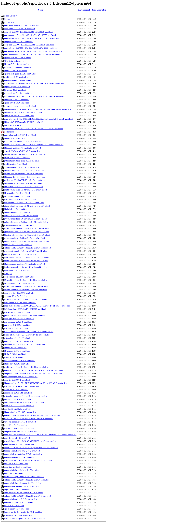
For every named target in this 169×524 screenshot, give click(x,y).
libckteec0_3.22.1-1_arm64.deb (16, 100)
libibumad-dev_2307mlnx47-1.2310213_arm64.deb (24, 177)
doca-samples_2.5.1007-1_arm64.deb (19, 277)
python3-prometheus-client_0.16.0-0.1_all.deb (22, 161)
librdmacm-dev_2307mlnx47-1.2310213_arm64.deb (24, 264)
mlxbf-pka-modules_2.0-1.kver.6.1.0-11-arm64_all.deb (25, 299)
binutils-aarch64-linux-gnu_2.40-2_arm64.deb (22, 451)
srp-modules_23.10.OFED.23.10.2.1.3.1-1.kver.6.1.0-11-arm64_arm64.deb (33, 129)
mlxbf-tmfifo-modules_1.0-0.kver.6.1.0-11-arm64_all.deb (26, 286)
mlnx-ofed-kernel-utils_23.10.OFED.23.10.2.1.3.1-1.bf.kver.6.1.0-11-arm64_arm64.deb (38, 119)
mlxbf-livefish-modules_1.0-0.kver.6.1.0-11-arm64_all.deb (27, 228)
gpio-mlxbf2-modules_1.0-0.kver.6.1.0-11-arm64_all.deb (26, 241)
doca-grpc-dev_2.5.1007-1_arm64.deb (19, 319)
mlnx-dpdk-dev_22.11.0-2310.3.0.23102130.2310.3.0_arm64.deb (30, 441)
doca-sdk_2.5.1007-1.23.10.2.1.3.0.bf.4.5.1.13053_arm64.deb (28, 32)
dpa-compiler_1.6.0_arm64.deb (16, 509)
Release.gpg (9, 22)
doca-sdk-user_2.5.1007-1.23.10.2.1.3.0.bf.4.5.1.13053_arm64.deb (30, 48)
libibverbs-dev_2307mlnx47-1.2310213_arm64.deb (24, 344)
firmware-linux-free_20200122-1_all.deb (20, 106)
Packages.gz (9, 132)
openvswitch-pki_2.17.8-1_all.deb (17, 58)
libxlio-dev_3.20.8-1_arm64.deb (17, 364)
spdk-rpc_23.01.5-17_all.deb (15, 296)
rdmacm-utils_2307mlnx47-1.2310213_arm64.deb (24, 203)
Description (101, 10)
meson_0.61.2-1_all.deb (13, 357)
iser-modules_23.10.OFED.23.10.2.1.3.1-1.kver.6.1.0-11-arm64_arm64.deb (34, 83)
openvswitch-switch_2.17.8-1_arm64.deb (20, 499)
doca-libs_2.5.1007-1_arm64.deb (17, 380)
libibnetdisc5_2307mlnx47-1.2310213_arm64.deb (23, 122)
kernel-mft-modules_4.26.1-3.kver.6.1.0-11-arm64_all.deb (27, 335)
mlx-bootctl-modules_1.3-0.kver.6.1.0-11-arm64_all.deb (26, 251)
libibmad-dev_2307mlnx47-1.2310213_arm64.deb (24, 170)
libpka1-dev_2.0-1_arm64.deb (16, 209)
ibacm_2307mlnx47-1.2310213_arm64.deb (21, 216)
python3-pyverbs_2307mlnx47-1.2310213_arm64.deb (25, 396)
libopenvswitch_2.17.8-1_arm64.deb (18, 42)
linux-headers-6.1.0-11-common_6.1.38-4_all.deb (23, 493)
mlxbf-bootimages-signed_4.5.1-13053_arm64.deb (24, 477)
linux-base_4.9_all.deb (13, 125)
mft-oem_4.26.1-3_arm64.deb (16, 464)
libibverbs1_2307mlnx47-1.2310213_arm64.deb (23, 183)
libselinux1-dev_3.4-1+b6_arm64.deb (19, 283)
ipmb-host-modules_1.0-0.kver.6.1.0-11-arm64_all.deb (25, 267)
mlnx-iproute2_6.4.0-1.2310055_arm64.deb (21, 386)
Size (94, 10)
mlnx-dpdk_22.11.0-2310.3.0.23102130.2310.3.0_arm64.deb (28, 460)
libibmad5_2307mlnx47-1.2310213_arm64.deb (22, 148)
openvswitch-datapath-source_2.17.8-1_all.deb (22, 483)
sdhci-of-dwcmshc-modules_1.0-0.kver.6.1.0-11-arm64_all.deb (28, 332)
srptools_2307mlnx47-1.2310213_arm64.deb (22, 151)
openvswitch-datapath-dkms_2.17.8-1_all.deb (22, 470)
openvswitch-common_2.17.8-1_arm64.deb (21, 486)
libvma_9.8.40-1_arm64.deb (15, 348)
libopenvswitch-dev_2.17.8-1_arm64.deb (20, 431)
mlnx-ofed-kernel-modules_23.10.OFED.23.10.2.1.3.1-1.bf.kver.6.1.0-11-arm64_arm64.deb (40, 435)
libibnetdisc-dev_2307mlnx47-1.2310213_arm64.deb (25, 154)
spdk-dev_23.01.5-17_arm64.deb (17, 438)
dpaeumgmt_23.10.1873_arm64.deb (18, 341)
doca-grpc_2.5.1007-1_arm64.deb (17, 467)
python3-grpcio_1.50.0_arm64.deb (18, 515)
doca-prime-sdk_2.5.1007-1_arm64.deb (19, 29)
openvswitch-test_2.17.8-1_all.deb (17, 80)
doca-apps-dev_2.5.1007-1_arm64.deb (19, 293)
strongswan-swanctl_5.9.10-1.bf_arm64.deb (21, 167)
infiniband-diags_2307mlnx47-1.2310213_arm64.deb (25, 309)
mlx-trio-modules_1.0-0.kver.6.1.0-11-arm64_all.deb (24, 238)
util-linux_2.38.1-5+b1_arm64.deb (17, 399)
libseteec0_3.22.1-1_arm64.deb (16, 64)
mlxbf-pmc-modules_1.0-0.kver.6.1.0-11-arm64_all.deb (26, 261)
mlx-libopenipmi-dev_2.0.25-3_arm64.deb (20, 377)
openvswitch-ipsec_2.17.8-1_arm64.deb (20, 74)
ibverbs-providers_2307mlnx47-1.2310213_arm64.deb (25, 290)
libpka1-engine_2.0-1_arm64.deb (17, 87)
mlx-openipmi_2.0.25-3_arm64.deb (18, 322)
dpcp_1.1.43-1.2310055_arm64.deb (18, 245)
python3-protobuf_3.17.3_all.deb (17, 338)
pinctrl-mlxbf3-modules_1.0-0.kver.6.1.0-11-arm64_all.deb (27, 206)
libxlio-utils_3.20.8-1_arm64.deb (17, 158)
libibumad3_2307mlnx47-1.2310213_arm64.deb (23, 112)
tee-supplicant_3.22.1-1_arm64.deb (18, 93)
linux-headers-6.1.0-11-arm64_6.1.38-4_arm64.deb (24, 402)
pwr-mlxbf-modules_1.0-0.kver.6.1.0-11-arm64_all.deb (25, 219)
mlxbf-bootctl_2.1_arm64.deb (16, 77)
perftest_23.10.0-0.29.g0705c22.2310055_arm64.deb (25, 315)
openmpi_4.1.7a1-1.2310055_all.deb (18, 502)
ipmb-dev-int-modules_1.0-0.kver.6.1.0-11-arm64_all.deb (26, 257)
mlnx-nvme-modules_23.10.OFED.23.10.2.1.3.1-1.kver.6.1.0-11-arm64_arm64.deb (37, 306)
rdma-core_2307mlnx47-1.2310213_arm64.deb (22, 141)
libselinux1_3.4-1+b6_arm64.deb (17, 196)
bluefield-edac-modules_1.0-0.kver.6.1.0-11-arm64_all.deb (27, 235)
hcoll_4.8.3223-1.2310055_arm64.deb (19, 406)
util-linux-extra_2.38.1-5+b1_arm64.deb (20, 254)
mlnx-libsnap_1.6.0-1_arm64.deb (17, 312)
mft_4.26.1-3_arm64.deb (14, 506)
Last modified (84, 10)
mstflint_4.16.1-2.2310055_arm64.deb (19, 428)
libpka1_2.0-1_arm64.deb (14, 138)
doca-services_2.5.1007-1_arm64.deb (19, 444)
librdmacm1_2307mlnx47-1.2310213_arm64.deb (23, 187)
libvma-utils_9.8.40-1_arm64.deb (17, 193)
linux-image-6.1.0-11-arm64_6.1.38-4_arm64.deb (23, 512)
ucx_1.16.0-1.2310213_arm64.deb (17, 409)
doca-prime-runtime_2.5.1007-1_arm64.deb (21, 25)
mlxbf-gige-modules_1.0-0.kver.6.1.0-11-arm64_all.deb (26, 367)
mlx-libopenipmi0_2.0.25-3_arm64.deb (19, 361)
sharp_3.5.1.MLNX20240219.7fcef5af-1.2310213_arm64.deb (28, 419)
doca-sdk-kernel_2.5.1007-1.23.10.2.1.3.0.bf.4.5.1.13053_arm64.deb (31, 38)
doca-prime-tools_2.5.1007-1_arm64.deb (20, 135)
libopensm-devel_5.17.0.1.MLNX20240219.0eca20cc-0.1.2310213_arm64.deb (35, 383)
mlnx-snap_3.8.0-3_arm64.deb (16, 328)
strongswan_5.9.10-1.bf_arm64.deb (18, 393)
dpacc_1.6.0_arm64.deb (13, 473)
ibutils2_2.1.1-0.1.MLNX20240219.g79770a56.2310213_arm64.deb (31, 448)
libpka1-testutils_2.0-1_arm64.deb (17, 212)
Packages (8, 274)
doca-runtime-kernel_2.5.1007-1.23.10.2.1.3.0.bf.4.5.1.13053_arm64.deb (33, 51)
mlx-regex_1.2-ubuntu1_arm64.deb (18, 67)
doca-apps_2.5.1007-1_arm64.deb (17, 325)
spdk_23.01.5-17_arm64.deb (15, 425)
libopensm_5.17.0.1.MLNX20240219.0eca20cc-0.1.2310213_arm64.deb (33, 373)
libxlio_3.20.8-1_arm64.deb (15, 354)
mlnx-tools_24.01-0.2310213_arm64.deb (20, 199)
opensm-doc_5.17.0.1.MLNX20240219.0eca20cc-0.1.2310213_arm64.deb (33, 370)
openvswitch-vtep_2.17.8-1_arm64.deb (19, 457)
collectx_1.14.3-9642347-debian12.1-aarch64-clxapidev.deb (27, 248)
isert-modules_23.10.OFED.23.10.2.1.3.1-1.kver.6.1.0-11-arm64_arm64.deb (34, 96)
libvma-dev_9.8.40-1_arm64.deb (17, 351)
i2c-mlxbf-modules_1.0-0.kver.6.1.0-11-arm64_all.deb (25, 280)
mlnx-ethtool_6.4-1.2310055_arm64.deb (20, 303)
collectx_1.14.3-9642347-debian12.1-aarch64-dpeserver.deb (27, 496)
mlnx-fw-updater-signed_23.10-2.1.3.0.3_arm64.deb (24, 518)
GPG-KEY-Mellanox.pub (14, 61)
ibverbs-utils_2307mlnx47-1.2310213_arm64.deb (23, 174)
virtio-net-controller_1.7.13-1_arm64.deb (20, 422)
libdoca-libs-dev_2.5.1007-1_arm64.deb (20, 412)
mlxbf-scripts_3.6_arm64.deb (15, 164)
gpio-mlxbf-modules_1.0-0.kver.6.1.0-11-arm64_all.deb (26, 222)
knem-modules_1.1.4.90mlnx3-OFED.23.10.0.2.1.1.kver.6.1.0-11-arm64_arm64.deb (37, 109)
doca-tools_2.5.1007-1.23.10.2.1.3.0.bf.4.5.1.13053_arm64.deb (29, 45)
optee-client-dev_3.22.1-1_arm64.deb (19, 116)
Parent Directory (10, 16)
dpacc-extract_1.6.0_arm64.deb (16, 103)
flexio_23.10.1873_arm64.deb (16, 390)
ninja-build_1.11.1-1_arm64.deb (16, 270)
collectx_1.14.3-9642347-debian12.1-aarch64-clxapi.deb (26, 480)
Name (40, 10)
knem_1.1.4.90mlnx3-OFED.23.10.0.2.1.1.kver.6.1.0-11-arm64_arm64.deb (33, 145)
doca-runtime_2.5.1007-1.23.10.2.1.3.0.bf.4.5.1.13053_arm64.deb (30, 35)
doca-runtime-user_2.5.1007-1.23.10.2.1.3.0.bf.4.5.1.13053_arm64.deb (32, 54)
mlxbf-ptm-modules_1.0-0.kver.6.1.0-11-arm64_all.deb (25, 190)
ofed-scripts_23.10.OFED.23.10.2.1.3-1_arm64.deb (24, 180)
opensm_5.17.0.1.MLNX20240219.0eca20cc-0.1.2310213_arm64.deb (32, 415)
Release (7, 19)
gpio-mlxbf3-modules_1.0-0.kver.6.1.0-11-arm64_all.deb (26, 232)
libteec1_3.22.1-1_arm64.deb (15, 71)
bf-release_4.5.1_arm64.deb (15, 90)
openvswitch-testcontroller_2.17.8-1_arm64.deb (23, 454)
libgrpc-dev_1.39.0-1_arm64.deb (17, 489)
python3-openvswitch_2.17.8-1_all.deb (19, 225)
